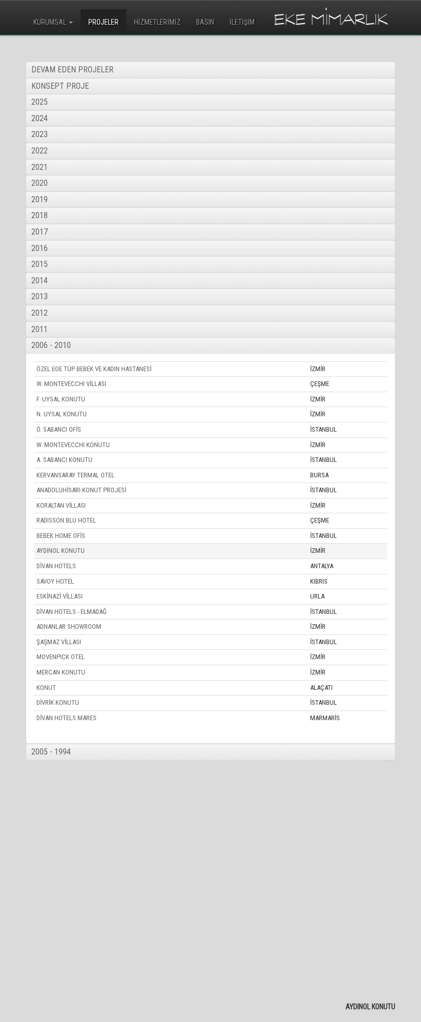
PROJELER (103, 22)
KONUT (46, 687)
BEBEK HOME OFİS (60, 535)
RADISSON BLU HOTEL (66, 520)
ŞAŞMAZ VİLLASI (58, 642)
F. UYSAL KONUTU (60, 399)
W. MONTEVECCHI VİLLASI (71, 384)
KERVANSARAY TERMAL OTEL (75, 475)
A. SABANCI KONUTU (64, 460)
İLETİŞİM (242, 22)
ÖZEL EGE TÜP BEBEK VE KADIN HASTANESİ (93, 369)
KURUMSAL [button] (50, 22)
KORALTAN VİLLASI (61, 505)
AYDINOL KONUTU (60, 550)
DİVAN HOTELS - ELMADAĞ (71, 611)
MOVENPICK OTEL (60, 657)
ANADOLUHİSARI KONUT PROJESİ (81, 490)
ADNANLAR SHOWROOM (68, 626)
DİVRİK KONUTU (57, 702)
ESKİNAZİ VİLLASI (59, 596)
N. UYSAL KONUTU (61, 414)
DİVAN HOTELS (56, 566)
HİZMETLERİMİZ (157, 22)
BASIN (205, 22)
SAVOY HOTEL (55, 581)
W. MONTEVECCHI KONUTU (73, 445)
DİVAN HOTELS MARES (66, 718)
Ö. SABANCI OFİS (58, 429)
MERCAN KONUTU (60, 672)
